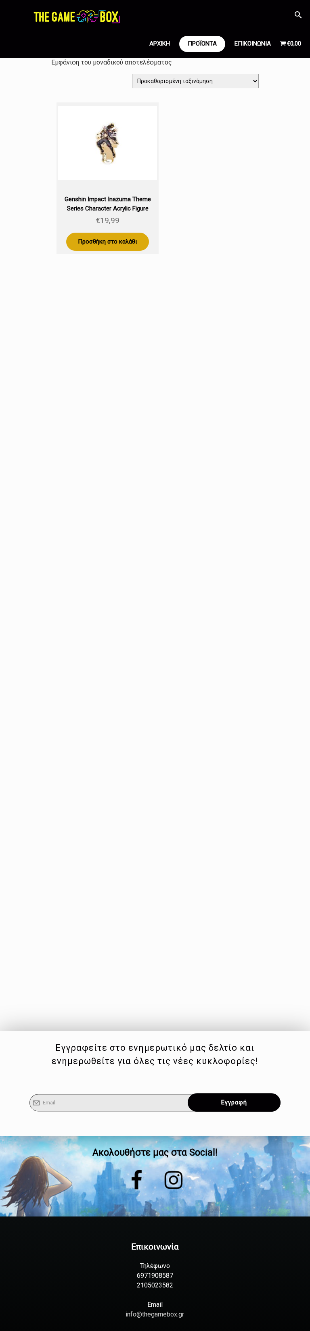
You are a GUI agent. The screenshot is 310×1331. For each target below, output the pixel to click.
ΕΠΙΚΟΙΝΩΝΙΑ (253, 43)
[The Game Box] (76, 16)
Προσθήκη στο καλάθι (107, 241)
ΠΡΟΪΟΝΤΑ (202, 43)
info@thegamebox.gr (155, 1314)
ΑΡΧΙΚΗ (159, 43)
